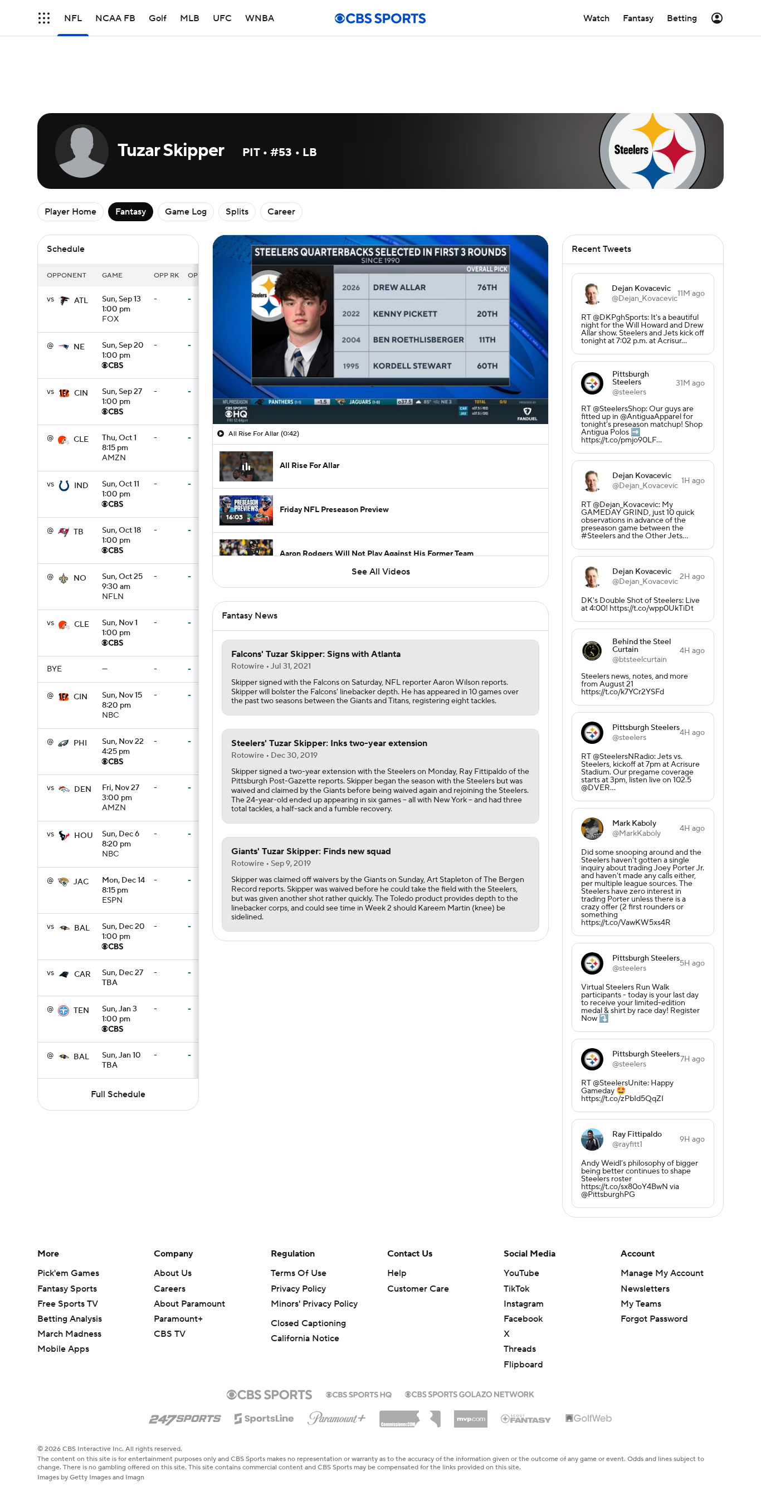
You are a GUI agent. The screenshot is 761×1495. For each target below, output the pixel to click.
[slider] (380, 391)
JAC (81, 882)
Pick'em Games (68, 1273)
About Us (173, 1273)
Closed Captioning (308, 1323)
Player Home (70, 211)
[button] (232, 409)
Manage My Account (662, 1273)
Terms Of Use (298, 1273)
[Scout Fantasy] (526, 1418)
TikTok (516, 1288)
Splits (237, 211)
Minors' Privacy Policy (314, 1303)
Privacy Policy (298, 1288)
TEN (81, 1011)
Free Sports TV (67, 1303)
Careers (170, 1288)
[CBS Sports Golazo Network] (469, 1393)
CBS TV (170, 1334)
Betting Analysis (69, 1318)
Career (281, 211)
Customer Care (418, 1288)
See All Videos (381, 571)
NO (80, 578)
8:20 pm (122, 701)
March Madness (69, 1334)
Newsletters (645, 1288)
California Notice (305, 1338)
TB (79, 532)
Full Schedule (118, 1094)
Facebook (523, 1318)
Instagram (524, 1303)
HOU (83, 836)
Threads (520, 1349)
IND (81, 486)
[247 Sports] (185, 1416)
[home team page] (64, 300)
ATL (81, 301)
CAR (82, 975)
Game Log (186, 211)
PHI (80, 743)
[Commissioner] (410, 1414)
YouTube (521, 1273)
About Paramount (189, 1303)
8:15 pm (119, 443)
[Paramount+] (337, 1415)
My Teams (641, 1303)
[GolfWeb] (588, 1418)
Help (397, 1273)
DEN (82, 790)
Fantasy (130, 211)
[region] (380, 329)
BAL (82, 928)
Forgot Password (654, 1318)
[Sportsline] (264, 1417)
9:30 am (122, 582)
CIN (81, 393)
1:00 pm (121, 304)
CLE (81, 440)
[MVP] (470, 1414)
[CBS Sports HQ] (359, 1393)
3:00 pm (120, 793)
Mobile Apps (63, 1349)
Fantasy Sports (67, 1288)
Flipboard (523, 1364)
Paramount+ (178, 1318)
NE (79, 347)
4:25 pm (123, 747)
